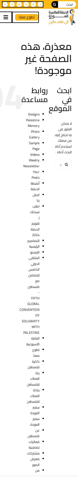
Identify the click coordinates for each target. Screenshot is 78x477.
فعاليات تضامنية (34, 445)
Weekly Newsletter (31, 163)
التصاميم (33, 241)
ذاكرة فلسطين (34, 364)
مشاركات (33, 453)
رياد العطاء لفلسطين (33, 378)
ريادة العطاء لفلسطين (33, 396)
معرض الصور (35, 462)
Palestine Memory (33, 123)
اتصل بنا (36, 198)
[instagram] (26, 4)
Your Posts (36, 175)
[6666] (61, 17)
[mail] (4, 4)
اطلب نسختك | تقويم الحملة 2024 (35, 220)
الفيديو (35, 252)
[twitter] (33, 4)
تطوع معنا (36, 353)
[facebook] (40, 4)
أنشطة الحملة (35, 186)
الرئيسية (34, 246)
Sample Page (34, 146)
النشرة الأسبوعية (33, 341)
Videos (35, 154)
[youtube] (19, 4)
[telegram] (12, 4)
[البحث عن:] (67, 4)
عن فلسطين (34, 433)
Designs (34, 114)
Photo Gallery (34, 134)
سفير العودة (35, 410)
